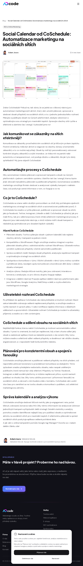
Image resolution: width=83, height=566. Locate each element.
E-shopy (46, 521)
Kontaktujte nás (12, 489)
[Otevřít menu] (78, 4)
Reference (7, 542)
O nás (5, 538)
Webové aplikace (50, 518)
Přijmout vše (41, 552)
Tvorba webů (48, 514)
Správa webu (48, 528)
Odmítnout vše (27, 558)
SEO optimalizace (50, 525)
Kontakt (6, 549)
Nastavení (55, 558)
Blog (4, 21)
